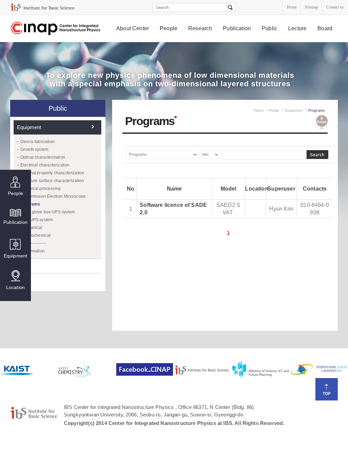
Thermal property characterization (52, 173)
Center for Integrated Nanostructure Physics (55, 28)
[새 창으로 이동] (42, 7)
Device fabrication (37, 141)
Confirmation (32, 251)
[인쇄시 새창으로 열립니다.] (322, 122)
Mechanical (31, 227)
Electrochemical (35, 235)
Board (324, 28)
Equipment (15, 255)
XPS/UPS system (36, 219)
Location (15, 287)
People (168, 28)
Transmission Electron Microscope (53, 196)
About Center (132, 28)
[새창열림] (28, 369)
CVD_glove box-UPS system (47, 212)
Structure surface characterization (52, 180)
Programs (30, 204)
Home (292, 7)
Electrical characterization (44, 165)
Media (24, 280)
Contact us (335, 7)
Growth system (34, 149)
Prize (23, 266)
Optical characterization (42, 157)
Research (200, 28)
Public (269, 28)
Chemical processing (40, 188)
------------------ (33, 243)
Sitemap (311, 7)
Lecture (297, 28)
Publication (237, 28)
